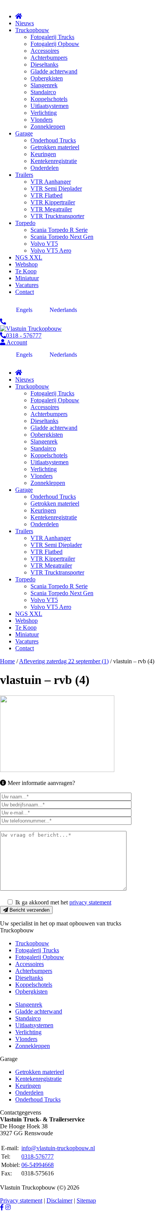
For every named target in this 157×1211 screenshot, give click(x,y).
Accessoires (29, 964)
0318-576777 (37, 1156)
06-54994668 (37, 1165)
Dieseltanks (29, 977)
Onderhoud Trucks (38, 1099)
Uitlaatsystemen (34, 1025)
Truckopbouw (32, 943)
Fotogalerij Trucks (37, 950)
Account (16, 342)
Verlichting (28, 1032)
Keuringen (28, 1085)
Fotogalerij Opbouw (39, 957)
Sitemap (86, 1200)
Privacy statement (21, 1200)
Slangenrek (28, 1004)
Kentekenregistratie (38, 1079)
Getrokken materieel (39, 1072)
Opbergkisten (31, 991)
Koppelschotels (33, 984)
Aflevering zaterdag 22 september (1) (64, 661)
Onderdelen (29, 1092)
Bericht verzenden (29, 910)
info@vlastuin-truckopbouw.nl (58, 1148)
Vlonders (26, 1039)
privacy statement (90, 902)
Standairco (28, 1018)
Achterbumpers (33, 971)
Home (7, 661)
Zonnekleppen (32, 1046)
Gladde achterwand (38, 1011)
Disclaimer (59, 1200)
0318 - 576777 (24, 335)
